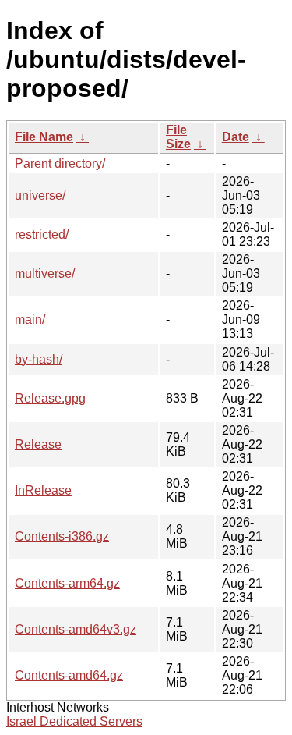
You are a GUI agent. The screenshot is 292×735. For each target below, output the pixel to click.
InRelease (43, 490)
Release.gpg (50, 398)
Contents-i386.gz (62, 536)
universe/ (40, 195)
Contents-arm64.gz (67, 583)
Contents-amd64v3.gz (75, 629)
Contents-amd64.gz (69, 675)
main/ (30, 319)
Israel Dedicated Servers (74, 721)
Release (38, 444)
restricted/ (42, 234)
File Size (178, 137)
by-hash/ (38, 359)
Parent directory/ (60, 163)
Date (235, 137)
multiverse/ (45, 273)
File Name (44, 137)
